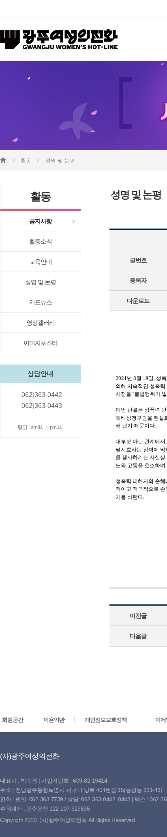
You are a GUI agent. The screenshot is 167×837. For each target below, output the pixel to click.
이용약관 (53, 719)
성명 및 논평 (40, 281)
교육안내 (40, 261)
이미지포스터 (41, 342)
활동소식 (40, 241)
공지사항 (40, 221)
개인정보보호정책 (106, 719)
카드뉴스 (40, 302)
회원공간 (12, 719)
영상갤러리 (40, 322)
